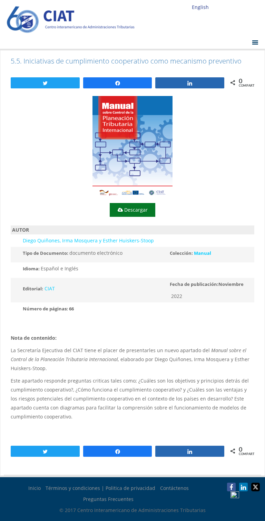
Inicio (34, 488)
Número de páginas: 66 (48, 309)
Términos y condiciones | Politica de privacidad (100, 488)
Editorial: (33, 289)
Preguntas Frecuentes (108, 499)
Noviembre (231, 284)
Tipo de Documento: (46, 253)
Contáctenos (174, 488)
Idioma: (32, 269)
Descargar (135, 209)
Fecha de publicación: (194, 284)
